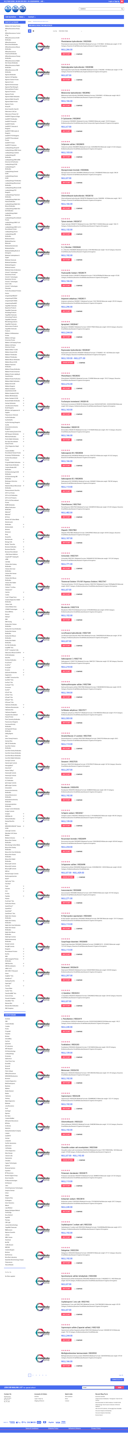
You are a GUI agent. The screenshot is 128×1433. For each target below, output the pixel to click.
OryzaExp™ (8, 883)
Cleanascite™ (8, 590)
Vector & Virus (9, 996)
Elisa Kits (7, 657)
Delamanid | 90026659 (69, 967)
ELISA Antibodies (10, 655)
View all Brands (9, 1265)
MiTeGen (7, 1123)
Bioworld (7, 1066)
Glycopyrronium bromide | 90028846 (75, 170)
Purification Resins (10, 903)
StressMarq (8, 1039)
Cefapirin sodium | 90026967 (72, 813)
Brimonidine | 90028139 (70, 427)
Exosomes (8, 687)
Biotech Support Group (11, 1175)
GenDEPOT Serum (10, 143)
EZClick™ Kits (9, 695)
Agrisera (7, 1113)
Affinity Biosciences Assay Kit (12, 30)
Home (29, 21)
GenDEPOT (8, 1136)
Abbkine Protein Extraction (12, 371)
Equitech (7, 1165)
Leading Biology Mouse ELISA (13, 188)
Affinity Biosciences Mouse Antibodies (12, 48)
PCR (6, 891)
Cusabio (7, 1026)
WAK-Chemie (8, 1237)
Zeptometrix (8, 1158)
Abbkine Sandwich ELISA (12, 393)
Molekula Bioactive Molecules (10, 242)
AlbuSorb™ (8, 512)
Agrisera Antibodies (10, 74)
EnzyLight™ (8, 667)
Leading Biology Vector (11, 232)
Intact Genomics (9, 1203)
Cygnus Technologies (11, 1163)
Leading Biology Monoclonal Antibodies (12, 184)
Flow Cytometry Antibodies (12, 719)
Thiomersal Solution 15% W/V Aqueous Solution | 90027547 (83, 581)
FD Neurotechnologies (11, 1180)
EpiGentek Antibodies (11, 672)
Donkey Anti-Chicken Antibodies (11, 625)
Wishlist (36, 1396)
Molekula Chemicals (10, 260)
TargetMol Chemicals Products (11, 330)
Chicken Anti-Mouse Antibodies (10, 579)
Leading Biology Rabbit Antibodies (11, 214)
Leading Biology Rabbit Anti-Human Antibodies (12, 200)
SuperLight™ (8, 983)
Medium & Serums (10, 838)
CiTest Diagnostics (10, 1151)
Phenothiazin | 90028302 (70, 376)
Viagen (7, 1195)
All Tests (7, 517)
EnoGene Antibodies (10, 660)
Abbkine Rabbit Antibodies (12, 381)
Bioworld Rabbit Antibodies (12, 401)
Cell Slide (7, 562)
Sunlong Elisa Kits (10, 981)
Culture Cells (8, 604)
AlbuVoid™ (8, 514)
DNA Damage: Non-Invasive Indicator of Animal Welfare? (107, 1405)
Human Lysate (9, 778)
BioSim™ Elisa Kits (10, 544)
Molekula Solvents (10, 267)
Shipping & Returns (39, 1401)
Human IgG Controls (10, 775)
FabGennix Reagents (10, 712)
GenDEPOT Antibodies (11, 119)
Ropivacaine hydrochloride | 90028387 (75, 350)
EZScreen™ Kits (9, 702)
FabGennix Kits (9, 710)
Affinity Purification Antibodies (10, 508)
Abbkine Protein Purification (12, 379)
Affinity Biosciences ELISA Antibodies (12, 39)
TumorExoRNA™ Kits (10, 993)
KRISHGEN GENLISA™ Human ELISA (13, 827)
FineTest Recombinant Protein (11, 459)
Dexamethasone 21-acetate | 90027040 (76, 736)
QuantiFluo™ (8, 908)
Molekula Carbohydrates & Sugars (12, 256)
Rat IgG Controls (9, 944)
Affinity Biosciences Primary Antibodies (12, 57)
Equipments (8, 675)
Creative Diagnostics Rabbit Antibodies (12, 601)
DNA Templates (9, 1008)
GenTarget (8, 1111)
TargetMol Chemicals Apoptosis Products (11, 307)
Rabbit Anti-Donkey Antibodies (10, 922)
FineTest (7, 1041)
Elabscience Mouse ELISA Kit (13, 652)
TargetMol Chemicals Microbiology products (11, 321)
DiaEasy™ (7, 617)
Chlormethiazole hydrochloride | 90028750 (77, 196)
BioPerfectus (8, 1255)
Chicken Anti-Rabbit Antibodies (10, 584)
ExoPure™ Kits (9, 682)
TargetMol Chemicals (11, 1227)
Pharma (7, 898)
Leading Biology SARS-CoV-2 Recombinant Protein (13, 228)
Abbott (7, 1205)
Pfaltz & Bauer (9, 1071)
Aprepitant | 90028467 (69, 324)
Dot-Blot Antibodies (10, 645)
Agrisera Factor (9, 82)
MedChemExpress (10, 1083)
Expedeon (7, 1170)
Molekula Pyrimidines (11, 262)
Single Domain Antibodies (12, 465)
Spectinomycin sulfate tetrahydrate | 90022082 (79, 1276)
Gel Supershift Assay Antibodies (10, 730)
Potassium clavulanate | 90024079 (74, 1173)
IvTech (7, 1193)
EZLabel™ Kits (9, 697)
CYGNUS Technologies (11, 609)
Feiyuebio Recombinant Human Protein (11, 716)
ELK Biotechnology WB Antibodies (11, 478)
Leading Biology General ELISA (11, 173)
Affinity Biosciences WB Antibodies (11, 71)
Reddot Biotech (9, 1091)
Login (110, 1)
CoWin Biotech (9, 1245)
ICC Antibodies (9, 780)
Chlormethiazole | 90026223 (72, 1122)
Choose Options (68, 362)
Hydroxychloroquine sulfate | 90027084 (76, 684)
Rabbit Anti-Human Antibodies (10, 929)
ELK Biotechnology (10, 1051)
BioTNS (7, 1242)
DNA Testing (8, 622)
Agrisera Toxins (9, 104)
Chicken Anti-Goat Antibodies (10, 570)
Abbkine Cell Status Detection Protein (10, 346)
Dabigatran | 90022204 (70, 1250)
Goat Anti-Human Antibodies (13, 753)
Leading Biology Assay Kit (12, 148)
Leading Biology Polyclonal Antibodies (12, 196)
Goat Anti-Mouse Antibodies (13, 755)
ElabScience (8, 1058)
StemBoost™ (8, 978)
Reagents (7, 949)
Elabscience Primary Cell (11, 114)
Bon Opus (7, 1116)
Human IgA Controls (10, 773)
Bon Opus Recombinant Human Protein (11, 443)
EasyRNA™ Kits (9, 647)
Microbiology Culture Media (12, 845)
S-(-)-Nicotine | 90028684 (71, 247)
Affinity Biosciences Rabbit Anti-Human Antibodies (12, 62)
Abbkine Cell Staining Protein (13, 342)
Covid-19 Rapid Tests (11, 597)
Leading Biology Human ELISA (11, 177)
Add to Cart (66, 54)
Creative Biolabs (9, 1024)
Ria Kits (7, 954)
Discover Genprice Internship (102, 1413)
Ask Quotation (10, 17)
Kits (6, 824)
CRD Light (7, 1222)
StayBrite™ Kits (9, 976)
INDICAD (7, 1247)
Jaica (6, 1185)
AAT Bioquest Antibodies (12, 434)
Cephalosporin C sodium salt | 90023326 (76, 1224)
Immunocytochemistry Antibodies (11, 791)
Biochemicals (8, 539)
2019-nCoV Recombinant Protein (12, 501)
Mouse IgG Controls (10, 866)
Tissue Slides (8, 988)
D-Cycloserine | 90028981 (71, 118)
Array (6, 534)
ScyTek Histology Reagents (12, 422)
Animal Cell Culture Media (12, 519)
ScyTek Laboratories (10, 1143)
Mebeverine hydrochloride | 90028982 (75, 93)
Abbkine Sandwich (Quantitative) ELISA (10, 390)
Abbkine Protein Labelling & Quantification (12, 375)
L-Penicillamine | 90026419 (71, 1019)
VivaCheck (8, 1240)
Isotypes (7, 814)
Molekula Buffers (9, 248)
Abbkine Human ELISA (11, 352)
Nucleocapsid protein (11, 876)
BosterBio (8, 1063)
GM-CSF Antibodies (10, 743)
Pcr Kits (7, 893)
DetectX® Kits (9, 612)
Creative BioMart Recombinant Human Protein (13, 452)
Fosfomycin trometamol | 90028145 (74, 401)
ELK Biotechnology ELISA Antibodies (12, 473)
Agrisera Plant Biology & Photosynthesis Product (11, 88)
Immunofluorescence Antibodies (11, 796)
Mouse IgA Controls (10, 864)
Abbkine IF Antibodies (11, 355)
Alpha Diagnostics (10, 1101)
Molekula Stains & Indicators (13, 270)
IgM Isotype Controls (10, 785)
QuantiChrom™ (9, 906)
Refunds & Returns (74, 1428)
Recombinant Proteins (11, 951)
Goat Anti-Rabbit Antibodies (13, 758)
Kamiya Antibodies (10, 819)
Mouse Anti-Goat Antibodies (13, 852)
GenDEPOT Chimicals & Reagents (11, 127)
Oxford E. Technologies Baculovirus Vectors (11, 278)
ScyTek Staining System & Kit (13, 431)
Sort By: (55, 31)
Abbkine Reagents (10, 386)
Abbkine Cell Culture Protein (12, 26)
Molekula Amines (10, 239)
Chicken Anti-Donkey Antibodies (11, 565)
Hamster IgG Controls (11, 763)
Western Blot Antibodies (11, 1006)
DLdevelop (8, 1056)
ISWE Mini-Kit (8, 816)
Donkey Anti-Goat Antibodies (13, 629)
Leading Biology (9, 1053)
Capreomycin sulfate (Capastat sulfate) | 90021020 (80, 1327)
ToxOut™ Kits (8, 991)
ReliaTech (7, 1128)
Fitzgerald (7, 1031)
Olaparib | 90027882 (69, 530)
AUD (42, 1)
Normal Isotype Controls (11, 874)
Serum (7, 973)
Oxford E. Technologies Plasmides (11, 287)
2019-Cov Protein (10, 493)
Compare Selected (117, 1379)
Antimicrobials (9, 527)
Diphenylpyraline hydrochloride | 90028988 (77, 67)
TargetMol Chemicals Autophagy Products (11, 311)
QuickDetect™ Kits (10, 913)
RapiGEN (7, 1217)
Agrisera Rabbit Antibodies (12, 96)
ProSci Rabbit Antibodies (12, 439)
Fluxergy (7, 1220)
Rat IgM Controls (9, 946)
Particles (7, 888)
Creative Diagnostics (10, 1081)
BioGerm (7, 1252)
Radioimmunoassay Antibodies (10, 940)
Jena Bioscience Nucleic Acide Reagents (11, 407)
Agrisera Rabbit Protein (11, 101)
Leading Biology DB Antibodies (10, 156)
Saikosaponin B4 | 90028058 (72, 453)
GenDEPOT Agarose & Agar (12, 116)
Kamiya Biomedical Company (13, 1131)
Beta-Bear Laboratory (11, 1257)
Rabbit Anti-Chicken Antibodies (10, 917)
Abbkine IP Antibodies (11, 357)
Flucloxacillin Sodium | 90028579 (73, 273)
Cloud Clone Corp (10, 1061)
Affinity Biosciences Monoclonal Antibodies (11, 43)
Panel (6, 886)
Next (120, 1375)
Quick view (44, 56)
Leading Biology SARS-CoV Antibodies (12, 223)
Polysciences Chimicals (11, 415)
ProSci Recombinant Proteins (13, 291)
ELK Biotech (8, 1183)
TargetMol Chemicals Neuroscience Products (11, 325)
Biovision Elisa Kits (10, 549)
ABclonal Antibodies (10, 436)
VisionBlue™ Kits (9, 1001)
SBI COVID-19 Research (11, 971)
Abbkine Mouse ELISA (11, 362)
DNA (6, 619)
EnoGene (7, 1019)
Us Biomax (8, 1126)
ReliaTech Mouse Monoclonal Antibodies (13, 487)
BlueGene (7, 1086)
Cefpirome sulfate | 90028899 (72, 144)
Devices (7, 614)
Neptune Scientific (10, 1232)
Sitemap (20, 1431)
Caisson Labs (9, 1156)
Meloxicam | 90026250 (70, 1070)
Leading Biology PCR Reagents (10, 191)
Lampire (7, 1133)
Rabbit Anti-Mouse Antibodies (10, 933)
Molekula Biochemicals (11, 246)
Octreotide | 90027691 (69, 556)
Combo (7, 595)
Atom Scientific (9, 1178)
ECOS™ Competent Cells (11, 650)
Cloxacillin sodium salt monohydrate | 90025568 (79, 1147)
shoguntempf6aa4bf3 (11, 303)
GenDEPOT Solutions (10, 145)
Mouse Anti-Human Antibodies (10, 856)
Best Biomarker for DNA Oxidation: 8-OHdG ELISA (108, 1402)
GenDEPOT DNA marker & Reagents (12, 132)
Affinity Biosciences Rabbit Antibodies (12, 66)
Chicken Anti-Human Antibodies (10, 574)
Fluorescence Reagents (11, 722)
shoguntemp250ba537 (11, 296)
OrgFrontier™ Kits (9, 881)
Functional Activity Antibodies (10, 725)
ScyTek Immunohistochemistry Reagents (11, 427)
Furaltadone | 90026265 (70, 1044)
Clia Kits (7, 592)
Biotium (7, 1036)
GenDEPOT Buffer (10, 124)
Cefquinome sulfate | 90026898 (73, 864)
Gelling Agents (9, 733)
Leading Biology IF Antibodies (13, 181)
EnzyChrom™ (8, 662)
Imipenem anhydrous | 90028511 (73, 298)
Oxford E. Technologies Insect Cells (11, 283)
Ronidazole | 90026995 (70, 787)
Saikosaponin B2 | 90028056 (72, 479)
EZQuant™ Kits (9, 700)
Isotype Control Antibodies (12, 809)
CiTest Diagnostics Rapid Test (12, 447)
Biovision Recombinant (11, 552)
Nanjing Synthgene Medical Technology (12, 1211)
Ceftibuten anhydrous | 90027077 (73, 710)
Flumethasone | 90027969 (71, 504)
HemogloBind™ (9, 765)
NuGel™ (7, 879)
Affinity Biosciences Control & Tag (12, 34)
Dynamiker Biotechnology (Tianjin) (14, 1260)
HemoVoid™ (8, 768)
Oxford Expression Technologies (14, 1188)
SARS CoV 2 (8, 968)
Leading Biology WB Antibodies (10, 235)
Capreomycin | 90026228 (70, 1096)
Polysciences (8, 1262)
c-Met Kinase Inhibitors (11, 554)
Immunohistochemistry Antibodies (11, 801)
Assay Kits (8, 537)
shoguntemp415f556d (11, 298)
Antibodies (8, 524)
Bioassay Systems (10, 1168)
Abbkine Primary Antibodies (12, 369)
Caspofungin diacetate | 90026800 (74, 942)
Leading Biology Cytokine (12, 153)
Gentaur (7, 1138)
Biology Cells (8, 542)
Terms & (32, 1428)
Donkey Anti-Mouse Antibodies (10, 637)
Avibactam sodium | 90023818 (72, 1199)
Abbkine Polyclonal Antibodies (10, 366)
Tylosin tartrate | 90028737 (71, 221)
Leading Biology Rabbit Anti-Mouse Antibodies (12, 205)
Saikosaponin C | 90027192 (71, 659)
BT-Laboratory (9, 1046)
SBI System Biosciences (11, 1121)
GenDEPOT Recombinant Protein (11, 139)
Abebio (7, 1093)
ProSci (7, 1029)
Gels (6, 736)
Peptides (7, 896)
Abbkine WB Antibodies (11, 396)
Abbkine (7, 1088)
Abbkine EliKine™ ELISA (11, 350)
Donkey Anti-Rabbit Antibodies (10, 642)
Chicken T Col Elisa (10, 587)
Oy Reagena (8, 1200)
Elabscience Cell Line (10, 111)
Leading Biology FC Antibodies (10, 168)
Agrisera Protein (9, 94)
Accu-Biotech (9, 1215)
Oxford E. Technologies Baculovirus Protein (11, 273)
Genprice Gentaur (10, 1190)
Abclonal (7, 1068)
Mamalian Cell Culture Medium (11, 834)
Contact (31, 17)
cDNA (6, 559)
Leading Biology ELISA (11, 164)
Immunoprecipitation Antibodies (10, 805)
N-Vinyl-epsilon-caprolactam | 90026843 (76, 916)
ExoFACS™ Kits (9, 680)
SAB (6, 1021)
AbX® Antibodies (10, 505)
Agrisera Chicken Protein (12, 79)
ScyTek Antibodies (10, 417)
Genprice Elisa (9, 1198)
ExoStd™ (7, 690)
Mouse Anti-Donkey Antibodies (10, 849)
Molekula (7, 1103)
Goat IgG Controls (10, 760)
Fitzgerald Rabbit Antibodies (12, 462)
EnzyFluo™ (8, 665)
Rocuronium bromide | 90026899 (73, 839)
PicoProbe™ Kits (9, 901)
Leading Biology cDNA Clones (13, 150)
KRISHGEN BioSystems (11, 1076)
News (21, 17)
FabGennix (8, 1096)
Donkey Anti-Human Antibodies (10, 632)
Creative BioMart (9, 1118)
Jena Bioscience (9, 1106)
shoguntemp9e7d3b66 (11, 301)
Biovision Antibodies (10, 547)
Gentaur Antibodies (10, 403)
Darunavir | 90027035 (69, 761)
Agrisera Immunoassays (11, 84)
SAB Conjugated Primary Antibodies (11, 960)
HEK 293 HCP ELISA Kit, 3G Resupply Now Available (108, 1408)
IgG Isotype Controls (10, 783)
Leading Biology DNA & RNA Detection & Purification (12, 161)
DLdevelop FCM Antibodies (12, 455)
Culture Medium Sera (10, 607)
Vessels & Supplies (10, 998)
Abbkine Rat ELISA (10, 384)
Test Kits (7, 986)
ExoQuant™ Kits (9, 685)
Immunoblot (8, 788)
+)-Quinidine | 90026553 (70, 993)
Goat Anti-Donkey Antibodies (13, 750)
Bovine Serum (99, 1415)
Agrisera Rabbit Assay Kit (12, 99)
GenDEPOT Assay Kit (10, 121)
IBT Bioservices (9, 1173)
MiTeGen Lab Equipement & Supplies (12, 411)
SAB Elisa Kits (9, 963)
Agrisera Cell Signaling (11, 77)
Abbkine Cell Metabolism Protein (12, 334)
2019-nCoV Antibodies (11, 495)
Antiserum (8, 532)
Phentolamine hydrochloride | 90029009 (76, 41)
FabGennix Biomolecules (12, 707)
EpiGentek (8, 1044)
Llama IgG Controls (10, 831)
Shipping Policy (53, 1428)
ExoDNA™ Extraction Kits (12, 677)
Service (7, 293)
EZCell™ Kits (8, 692)
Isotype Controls (9, 811)
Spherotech (8, 1146)
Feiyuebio (7, 1034)
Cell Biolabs (8, 1148)
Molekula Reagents (10, 265)
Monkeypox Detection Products (11, 482)
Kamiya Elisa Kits (9, 821)
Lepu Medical (8, 1208)
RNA (6, 956)
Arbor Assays (8, 1153)
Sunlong (7, 1098)
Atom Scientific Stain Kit (12, 109)
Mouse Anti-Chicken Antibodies (10, 841)
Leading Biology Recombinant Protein (13, 219)
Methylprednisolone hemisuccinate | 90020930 (79, 1353)
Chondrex (7, 1161)
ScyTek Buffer (9, 420)
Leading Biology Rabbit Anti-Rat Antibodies (12, 210)
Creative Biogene (9, 1250)
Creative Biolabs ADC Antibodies (11, 468)
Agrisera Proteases (10, 91)
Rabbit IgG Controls (10, 937)
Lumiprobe (8, 1141)
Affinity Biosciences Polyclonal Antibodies (11, 53)
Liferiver (7, 1235)
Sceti (6, 1108)
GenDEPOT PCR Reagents (12, 135)
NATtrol (7, 871)
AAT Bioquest (9, 1049)
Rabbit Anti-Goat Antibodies (13, 925)
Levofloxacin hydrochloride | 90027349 (76, 633)
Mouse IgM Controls (10, 869)
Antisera (7, 529)
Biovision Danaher (100, 1396)
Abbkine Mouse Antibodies (12, 359)
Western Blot (8, 1003)
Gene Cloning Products (11, 738)
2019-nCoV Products (10, 498)
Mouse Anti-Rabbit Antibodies (10, 860)
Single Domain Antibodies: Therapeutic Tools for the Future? (108, 1399)
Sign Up (116, 1)
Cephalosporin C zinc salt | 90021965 (75, 1302)
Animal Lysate (9, 522)
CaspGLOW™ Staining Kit (12, 557)
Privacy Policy (96, 1428)
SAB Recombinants (10, 966)
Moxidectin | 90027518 (70, 607)
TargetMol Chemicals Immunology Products (11, 316)
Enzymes (7, 670)
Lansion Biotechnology (11, 1225)
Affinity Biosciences (10, 1073)
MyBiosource (8, 1230)
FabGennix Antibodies (11, 705)
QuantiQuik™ (8, 911)
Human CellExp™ (9, 770)
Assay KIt (7, 106)
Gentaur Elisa (8, 741)
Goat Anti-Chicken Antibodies (10, 747)
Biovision (7, 1078)
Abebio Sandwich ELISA (11, 398)
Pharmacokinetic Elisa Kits (12, 490)
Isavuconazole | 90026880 (71, 890)
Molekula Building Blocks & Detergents (12, 252)
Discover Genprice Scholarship (103, 1410)
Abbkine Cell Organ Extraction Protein (10, 339)
